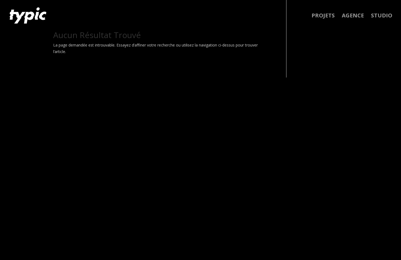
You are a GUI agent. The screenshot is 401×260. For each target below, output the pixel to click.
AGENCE (353, 16)
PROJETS (323, 16)
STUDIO (381, 16)
